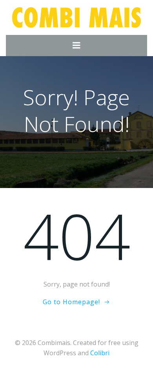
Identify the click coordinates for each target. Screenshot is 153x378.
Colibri (99, 353)
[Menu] (76, 45)
